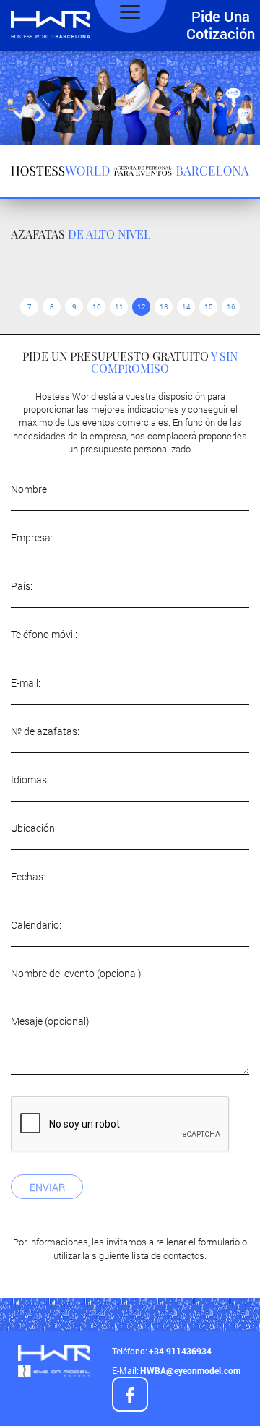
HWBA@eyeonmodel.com (190, 1370)
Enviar (47, 1187)
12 (141, 306)
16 (231, 306)
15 (208, 306)
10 (96, 306)
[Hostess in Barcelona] (50, 25)
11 (119, 306)
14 (186, 306)
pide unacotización (220, 25)
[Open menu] (130, 11)
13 (164, 306)
